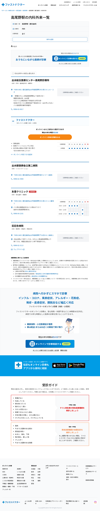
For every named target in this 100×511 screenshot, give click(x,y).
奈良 (39, 478)
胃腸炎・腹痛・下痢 (8, 486)
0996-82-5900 (18, 179)
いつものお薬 (21, 472)
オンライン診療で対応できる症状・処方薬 (70, 63)
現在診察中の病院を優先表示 (25, 73)
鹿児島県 (18, 10)
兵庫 (39, 472)
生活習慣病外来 (22, 484)
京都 (39, 475)
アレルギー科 (6, 489)
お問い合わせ (86, 2)
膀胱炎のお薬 (21, 481)
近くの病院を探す (10, 10)
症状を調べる (76, 5)
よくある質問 (76, 2)
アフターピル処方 (22, 486)
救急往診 (53, 5)
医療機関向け (67, 2)
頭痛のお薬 (20, 475)
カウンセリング (64, 5)
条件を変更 (50, 39)
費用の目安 (63, 350)
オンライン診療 (43, 5)
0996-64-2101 (18, 213)
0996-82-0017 (18, 109)
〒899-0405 (33, 235)
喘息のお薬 (20, 478)
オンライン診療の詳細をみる (50, 137)
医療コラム (69, 474)
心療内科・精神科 (7, 478)
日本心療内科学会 (30, 271)
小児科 (4, 475)
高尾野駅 (25, 10)
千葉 (32, 481)
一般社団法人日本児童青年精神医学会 (46, 274)
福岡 (39, 481)
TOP (3, 10)
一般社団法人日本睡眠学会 (38, 276)
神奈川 (33, 475)
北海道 (33, 469)
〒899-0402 (32, 175)
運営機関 (94, 2)
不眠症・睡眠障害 (7, 484)
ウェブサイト (18, 249)
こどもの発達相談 (7, 481)
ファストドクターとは (90, 5)
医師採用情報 (90, 480)
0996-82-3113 (18, 245)
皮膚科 (19, 469)
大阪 (39, 469)
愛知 (32, 484)
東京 (32, 472)
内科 (3, 472)
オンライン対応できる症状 (22, 154)
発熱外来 (5, 469)
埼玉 (32, 478)
